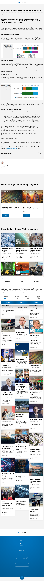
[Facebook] (16, 558)
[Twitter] (20, 558)
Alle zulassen (35, 302)
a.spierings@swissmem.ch (12, 148)
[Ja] (37, 153)
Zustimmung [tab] (7, 281)
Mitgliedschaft (22, 543)
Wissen (22, 548)
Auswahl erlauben (22, 302)
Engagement (22, 550)
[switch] (16, 298)
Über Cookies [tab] (36, 281)
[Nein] (41, 153)
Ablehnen (8, 302)
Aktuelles (22, 540)
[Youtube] (27, 558)
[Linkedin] (23, 558)
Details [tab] (22, 281)
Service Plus (22, 545)
